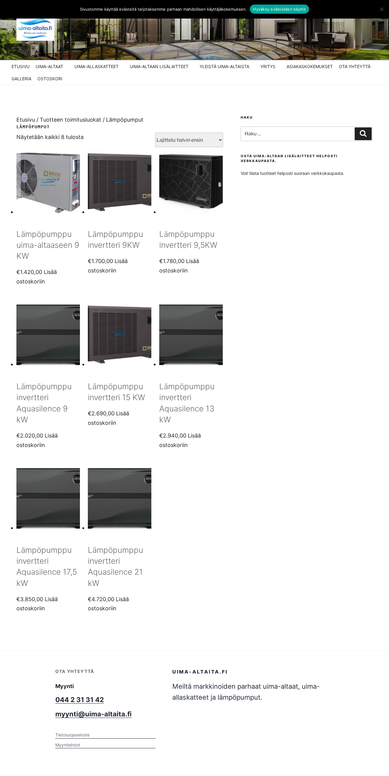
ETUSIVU (20, 66)
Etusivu (25, 119)
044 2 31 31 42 (79, 700)
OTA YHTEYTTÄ (354, 66)
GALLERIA (21, 78)
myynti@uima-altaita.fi (93, 714)
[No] (381, 9)
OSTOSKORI (49, 78)
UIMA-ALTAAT (49, 66)
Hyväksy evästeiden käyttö (279, 9)
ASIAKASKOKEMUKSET (310, 66)
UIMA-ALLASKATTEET (96, 66)
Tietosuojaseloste (72, 734)
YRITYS (267, 66)
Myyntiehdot (67, 744)
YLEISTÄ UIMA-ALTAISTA (224, 66)
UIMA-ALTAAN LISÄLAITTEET (159, 66)
